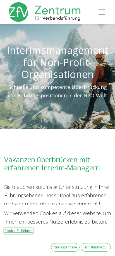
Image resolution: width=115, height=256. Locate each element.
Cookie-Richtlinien (18, 230)
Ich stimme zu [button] (96, 247)
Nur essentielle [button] (65, 247)
